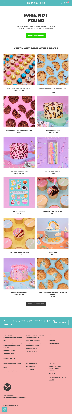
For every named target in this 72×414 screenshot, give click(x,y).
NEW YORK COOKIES (33, 340)
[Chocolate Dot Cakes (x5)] (52, 192)
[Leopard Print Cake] (52, 111)
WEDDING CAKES (31, 348)
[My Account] (64, 3)
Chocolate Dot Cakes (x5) (52, 211)
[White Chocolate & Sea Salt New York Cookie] (52, 273)
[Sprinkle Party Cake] (19, 273)
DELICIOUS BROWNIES (33, 343)
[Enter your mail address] (21, 371)
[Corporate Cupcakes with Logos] (19, 69)
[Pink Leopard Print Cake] (19, 152)
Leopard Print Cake (53, 130)
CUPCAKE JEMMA (9, 350)
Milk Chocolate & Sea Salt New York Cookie (52, 89)
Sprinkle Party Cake (19, 292)
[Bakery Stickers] (19, 192)
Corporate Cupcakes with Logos (19, 88)
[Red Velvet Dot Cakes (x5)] (19, 233)
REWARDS (52, 340)
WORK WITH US (9, 353)
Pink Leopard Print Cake (19, 171)
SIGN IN (51, 338)
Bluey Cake (53, 252)
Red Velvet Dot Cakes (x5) (19, 252)
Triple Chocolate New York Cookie (19, 130)
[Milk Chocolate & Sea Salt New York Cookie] (52, 69)
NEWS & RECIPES (31, 351)
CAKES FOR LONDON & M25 (35, 335)
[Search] (61, 3)
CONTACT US (8, 335)
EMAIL (5, 367)
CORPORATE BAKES (32, 346)
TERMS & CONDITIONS (11, 356)
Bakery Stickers (19, 211)
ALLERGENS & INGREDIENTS (13, 343)
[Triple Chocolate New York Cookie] (19, 111)
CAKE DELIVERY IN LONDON (13, 337)
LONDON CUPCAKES (32, 337)
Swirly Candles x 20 (52, 171)
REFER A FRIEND (54, 343)
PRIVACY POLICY (9, 358)
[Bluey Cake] (52, 233)
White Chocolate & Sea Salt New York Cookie (53, 293)
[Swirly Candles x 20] (52, 152)
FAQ (5, 340)
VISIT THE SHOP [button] (60, 322)
